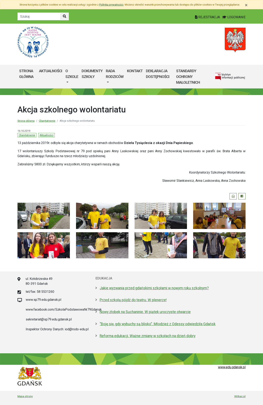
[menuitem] (72, 76)
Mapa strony (25, 396)
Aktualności (50, 71)
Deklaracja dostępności (157, 74)
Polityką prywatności (111, 4)
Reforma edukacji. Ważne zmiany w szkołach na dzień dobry (147, 336)
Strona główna (26, 74)
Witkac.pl (240, 396)
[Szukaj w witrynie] (64, 16)
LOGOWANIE (236, 17)
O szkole (71, 74)
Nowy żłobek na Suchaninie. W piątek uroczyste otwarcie (145, 312)
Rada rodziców (114, 74)
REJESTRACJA (209, 17)
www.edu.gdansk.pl (232, 367)
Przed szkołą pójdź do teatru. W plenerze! (133, 300)
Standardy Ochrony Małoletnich (188, 76)
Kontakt (135, 71)
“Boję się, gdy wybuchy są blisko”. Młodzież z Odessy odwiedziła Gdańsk (158, 324)
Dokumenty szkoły (92, 74)
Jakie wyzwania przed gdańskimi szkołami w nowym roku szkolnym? (154, 288)
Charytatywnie (47, 120)
